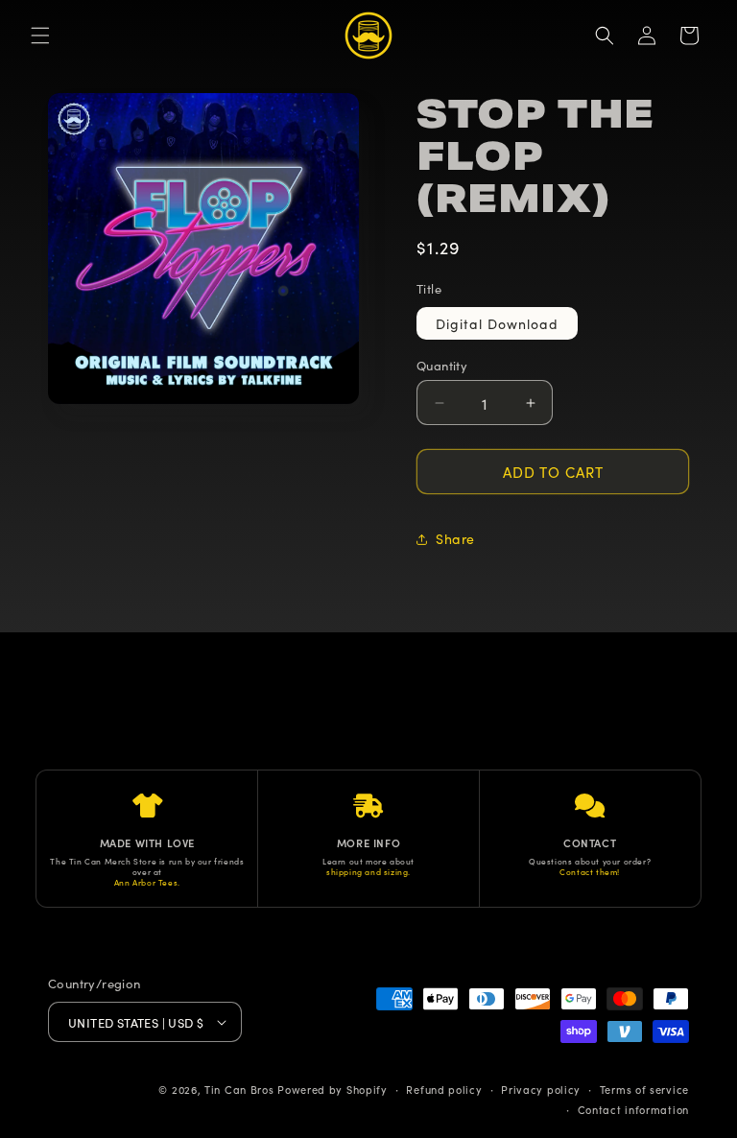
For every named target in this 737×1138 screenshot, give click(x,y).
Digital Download (497, 323)
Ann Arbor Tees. (147, 882)
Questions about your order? (590, 861)
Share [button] (455, 538)
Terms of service (644, 1089)
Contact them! (589, 871)
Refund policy (444, 1089)
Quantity (441, 365)
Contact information (633, 1109)
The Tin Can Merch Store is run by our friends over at (147, 866)
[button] (40, 35)
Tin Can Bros (238, 1089)
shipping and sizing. (368, 871)
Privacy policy (541, 1089)
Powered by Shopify (332, 1089)
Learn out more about (368, 861)
